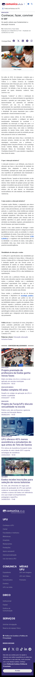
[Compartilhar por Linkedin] (26, 649)
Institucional (7, 601)
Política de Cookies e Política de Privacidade (15, 637)
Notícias (6, 576)
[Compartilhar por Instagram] (17, 649)
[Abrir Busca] (32, 4)
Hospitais (6, 540)
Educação (17, 337)
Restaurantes (7, 544)
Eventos (5, 583)
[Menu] (2, 8)
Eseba (10, 339)
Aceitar (17, 670)
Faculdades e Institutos (11, 533)
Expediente (7, 572)
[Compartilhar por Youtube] (5, 649)
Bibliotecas (7, 536)
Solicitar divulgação (10, 624)
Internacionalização (10, 555)
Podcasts (22, 580)
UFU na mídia (7, 587)
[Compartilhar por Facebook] (9, 649)
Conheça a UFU (8, 525)
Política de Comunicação (8, 609)
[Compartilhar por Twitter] (13, 649)
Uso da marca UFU (9, 559)
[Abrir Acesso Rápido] (24, 3)
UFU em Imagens (25, 572)
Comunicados (8, 580)
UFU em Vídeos (24, 576)
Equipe (5, 605)
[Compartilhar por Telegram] (30, 649)
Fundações (6, 547)
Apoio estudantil (8, 551)
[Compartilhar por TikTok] (21, 649)
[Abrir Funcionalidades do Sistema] (28, 3)
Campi (5, 529)
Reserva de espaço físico (12, 628)
